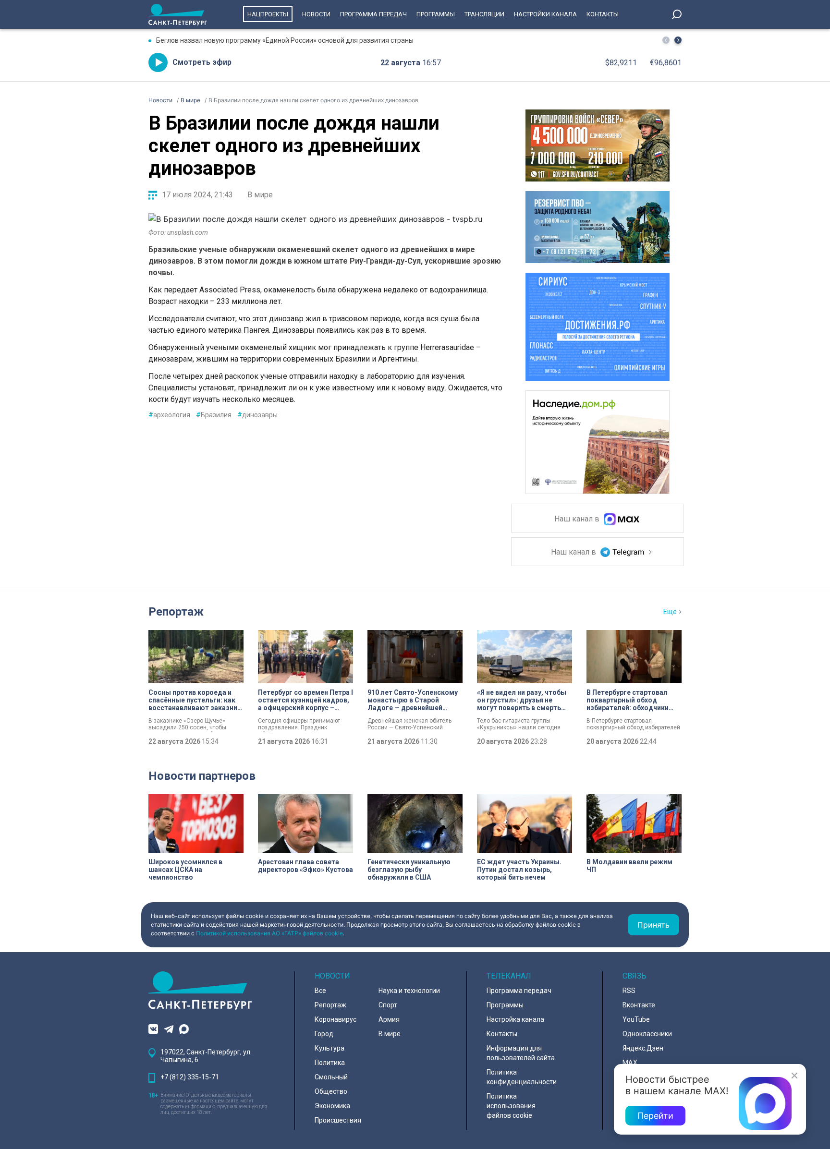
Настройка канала (515, 1019)
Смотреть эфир (202, 62)
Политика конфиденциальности (522, 1077)
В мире (260, 194)
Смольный (331, 1077)
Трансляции (484, 14)
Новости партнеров (202, 776)
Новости (316, 14)
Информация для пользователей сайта (521, 1053)
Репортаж (176, 611)
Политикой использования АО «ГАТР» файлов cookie (269, 933)
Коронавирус (335, 1019)
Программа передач (373, 14)
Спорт (387, 1005)
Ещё (670, 612)
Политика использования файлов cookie (511, 1105)
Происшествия (338, 1120)
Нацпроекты (267, 14)
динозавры (257, 415)
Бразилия (214, 415)
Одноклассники (647, 1034)
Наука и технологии (409, 990)
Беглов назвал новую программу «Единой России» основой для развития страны (285, 40)
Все (320, 990)
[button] (678, 40)
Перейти (655, 1116)
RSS (628, 990)
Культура (329, 1048)
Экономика (332, 1106)
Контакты (602, 14)
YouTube (636, 1019)
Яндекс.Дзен (642, 1048)
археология (169, 415)
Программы (435, 14)
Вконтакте (638, 1005)
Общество (331, 1091)
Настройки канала (545, 14)
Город (324, 1034)
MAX (629, 1062)
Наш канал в (577, 519)
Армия (389, 1019)
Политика (330, 1062)
